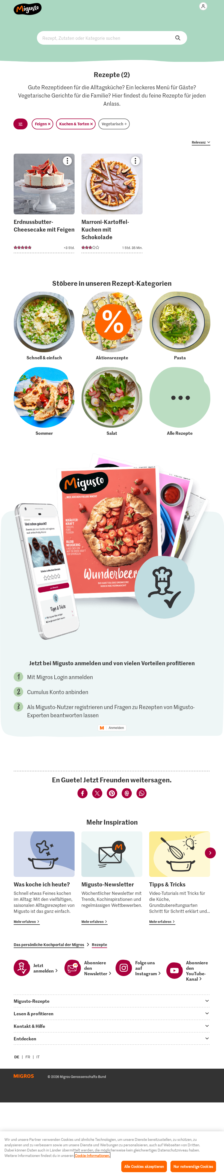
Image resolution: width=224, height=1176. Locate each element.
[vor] (210, 853)
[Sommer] (44, 401)
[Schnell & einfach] (44, 325)
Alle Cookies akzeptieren (144, 1166)
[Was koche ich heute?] (44, 878)
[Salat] (111, 401)
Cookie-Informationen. (92, 1155)
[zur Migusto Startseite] (28, 6)
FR (27, 1056)
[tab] (112, 1001)
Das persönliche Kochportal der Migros (49, 944)
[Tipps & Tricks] (179, 878)
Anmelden (116, 728)
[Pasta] (179, 325)
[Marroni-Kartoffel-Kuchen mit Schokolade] (111, 205)
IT (38, 1056)
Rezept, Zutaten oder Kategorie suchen (112, 38)
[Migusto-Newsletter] (111, 878)
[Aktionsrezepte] (111, 325)
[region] (112, 1153)
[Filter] (20, 123)
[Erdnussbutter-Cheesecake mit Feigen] (44, 205)
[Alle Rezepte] (179, 401)
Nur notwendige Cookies (193, 1166)
